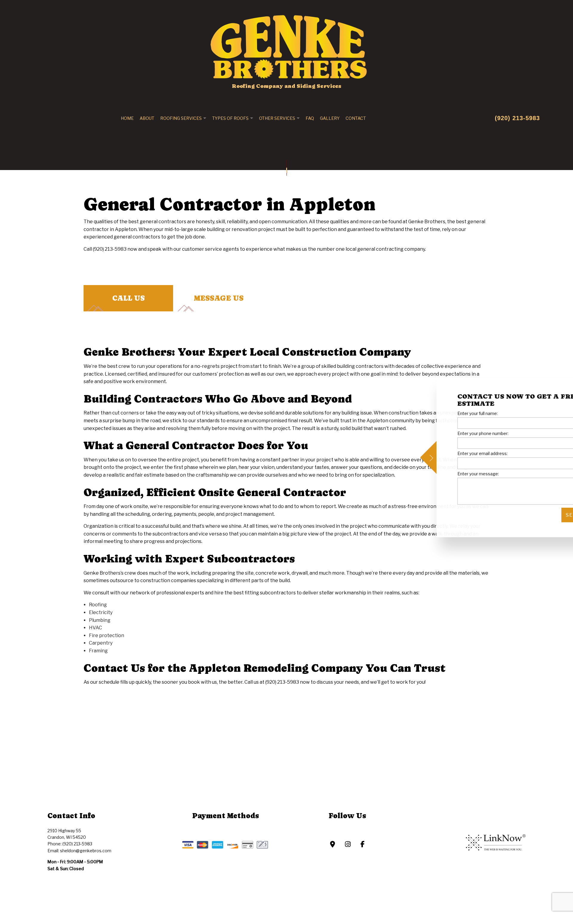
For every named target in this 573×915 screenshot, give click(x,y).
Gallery (330, 118)
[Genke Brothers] (286, 44)
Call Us (128, 299)
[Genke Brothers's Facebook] (362, 845)
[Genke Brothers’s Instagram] (348, 845)
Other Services (277, 118)
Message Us (219, 299)
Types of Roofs (230, 118)
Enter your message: (444, 473)
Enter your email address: (449, 453)
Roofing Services (181, 118)
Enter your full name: (444, 413)
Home (127, 118)
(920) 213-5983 (517, 118)
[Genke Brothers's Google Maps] (333, 845)
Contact (356, 118)
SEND (540, 515)
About (147, 118)
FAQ (310, 118)
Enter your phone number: (449, 433)
